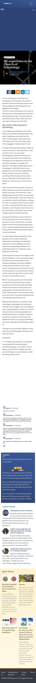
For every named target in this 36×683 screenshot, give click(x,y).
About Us (3, 673)
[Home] (7, 3)
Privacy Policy (23, 673)
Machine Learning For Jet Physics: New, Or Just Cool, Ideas (9, 587)
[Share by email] (18, 92)
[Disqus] (18, 380)
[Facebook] (2, 9)
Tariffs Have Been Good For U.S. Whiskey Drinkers (20, 550)
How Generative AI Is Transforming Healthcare (9, 630)
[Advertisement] (18, 31)
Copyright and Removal (12, 673)
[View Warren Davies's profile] (7, 73)
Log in (33, 10)
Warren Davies (16, 72)
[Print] (27, 92)
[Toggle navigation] (31, 3)
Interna (22, 584)
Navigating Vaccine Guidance (21, 510)
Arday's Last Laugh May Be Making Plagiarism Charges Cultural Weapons (20, 531)
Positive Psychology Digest (19, 72)
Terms (32, 672)
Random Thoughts (9, 57)
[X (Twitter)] (3, 9)
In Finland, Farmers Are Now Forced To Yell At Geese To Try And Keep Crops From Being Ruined (26, 633)
